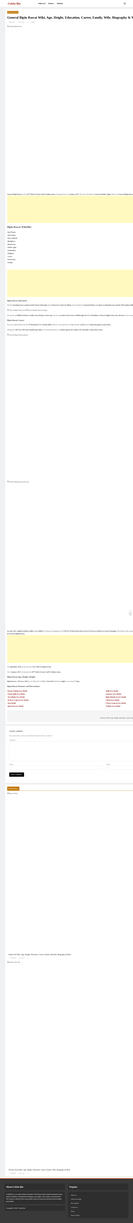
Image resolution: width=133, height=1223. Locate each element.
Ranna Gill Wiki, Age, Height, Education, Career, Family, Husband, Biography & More (40, 954)
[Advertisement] (65, 209)
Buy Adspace (75, 1203)
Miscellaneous (13, 12)
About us (74, 1195)
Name (11, 764)
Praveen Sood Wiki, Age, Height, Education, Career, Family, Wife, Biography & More (39, 1170)
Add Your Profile (76, 1199)
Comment (12, 740)
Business (51, 3)
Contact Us (74, 1207)
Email (108, 764)
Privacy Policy (75, 1215)
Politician (60, 3)
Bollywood (41, 3)
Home (73, 1211)
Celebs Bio (14, 3)
